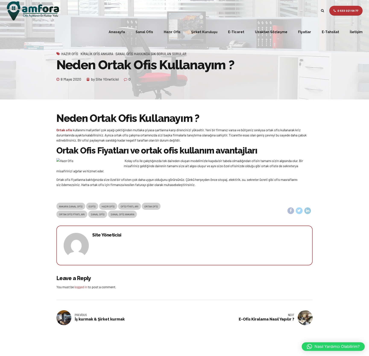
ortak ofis (151, 206)
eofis (92, 206)
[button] (333, 346)
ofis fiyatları (129, 206)
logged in (81, 287)
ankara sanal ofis (71, 206)
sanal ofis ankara (122, 214)
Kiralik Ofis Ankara (97, 53)
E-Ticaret (236, 32)
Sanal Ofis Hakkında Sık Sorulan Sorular (151, 53)
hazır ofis (108, 206)
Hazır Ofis (172, 32)
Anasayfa (117, 32)
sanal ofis (98, 214)
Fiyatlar (304, 32)
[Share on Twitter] (299, 210)
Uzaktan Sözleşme (271, 32)
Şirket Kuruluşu (204, 32)
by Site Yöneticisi (105, 79)
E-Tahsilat (330, 32)
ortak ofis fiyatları (72, 214)
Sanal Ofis (144, 32)
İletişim (356, 32)
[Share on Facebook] (290, 210)
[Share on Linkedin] (307, 210)
